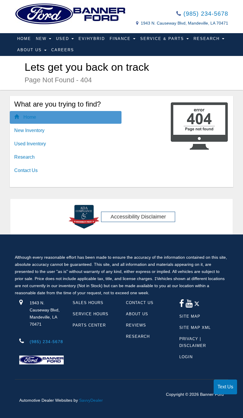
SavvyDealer (91, 400)
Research (207, 38)
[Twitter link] (196, 305)
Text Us (225, 386)
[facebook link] (181, 305)
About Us (30, 50)
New (42, 38)
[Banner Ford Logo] (70, 14)
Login (186, 357)
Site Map (189, 316)
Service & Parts (163, 38)
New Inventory (29, 130)
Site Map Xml (195, 327)
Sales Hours (88, 302)
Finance (121, 38)
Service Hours (90, 314)
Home (24, 38)
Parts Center (89, 325)
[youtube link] (189, 305)
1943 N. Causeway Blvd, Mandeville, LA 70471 (184, 23)
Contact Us (26, 170)
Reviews (136, 325)
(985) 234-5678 (204, 13)
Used (63, 38)
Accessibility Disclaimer (138, 217)
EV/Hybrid (92, 38)
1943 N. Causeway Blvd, (45, 313)
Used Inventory (30, 143)
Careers (62, 50)
